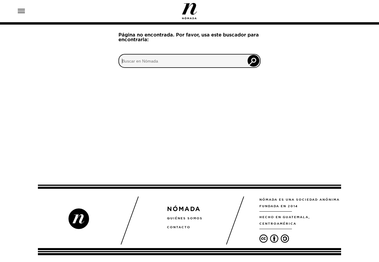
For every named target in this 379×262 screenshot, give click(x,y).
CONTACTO (178, 227)
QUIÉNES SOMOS (185, 218)
